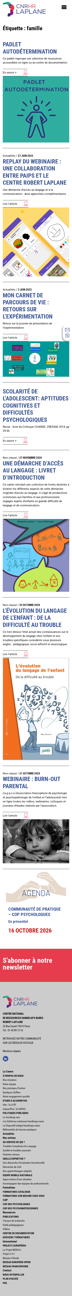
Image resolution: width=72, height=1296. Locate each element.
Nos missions (9, 1079)
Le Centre (8, 1071)
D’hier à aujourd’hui (15, 1100)
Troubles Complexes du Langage (19, 1146)
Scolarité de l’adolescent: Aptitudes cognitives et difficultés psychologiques (35, 405)
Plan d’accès (10, 1278)
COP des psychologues (16, 1204)
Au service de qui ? (14, 1142)
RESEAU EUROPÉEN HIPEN (17, 1262)
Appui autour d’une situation (17, 1179)
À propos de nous (13, 1075)
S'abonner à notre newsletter (27, 963)
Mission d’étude (11, 1258)
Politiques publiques (15, 1113)
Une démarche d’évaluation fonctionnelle (24, 1162)
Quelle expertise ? (14, 1158)
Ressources (9, 1212)
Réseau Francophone (15, 1266)
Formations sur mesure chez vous (23, 1195)
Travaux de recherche (14, 1220)
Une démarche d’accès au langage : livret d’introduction (33, 470)
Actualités (9, 155)
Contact (7, 1270)
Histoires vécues (11, 1154)
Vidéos (6, 1229)
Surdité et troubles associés (17, 1150)
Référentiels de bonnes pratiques (19, 1129)
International (10, 1241)
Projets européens (14, 1245)
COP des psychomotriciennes (20, 1208)
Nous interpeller (13, 1274)
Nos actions (9, 1138)
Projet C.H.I (9, 1253)
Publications (11, 1216)
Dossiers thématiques (16, 1237)
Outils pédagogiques (13, 1224)
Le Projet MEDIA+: (12, 1249)
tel (67, 335)
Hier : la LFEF (9, 1104)
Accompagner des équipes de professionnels (26, 1183)
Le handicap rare (11, 1117)
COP (5, 1200)
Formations (9, 1187)
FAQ (5, 1282)
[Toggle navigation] (64, 7)
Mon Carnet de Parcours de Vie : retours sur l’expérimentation (28, 306)
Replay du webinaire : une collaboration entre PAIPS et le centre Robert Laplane (34, 172)
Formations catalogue (16, 1191)
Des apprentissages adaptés (17, 1171)
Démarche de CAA (12, 1166)
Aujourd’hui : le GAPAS (14, 1108)
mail (67, 329)
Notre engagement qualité (16, 1096)
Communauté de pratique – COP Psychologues (34, 912)
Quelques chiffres (11, 1092)
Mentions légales (12, 1051)
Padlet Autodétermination (30, 48)
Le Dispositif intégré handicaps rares (21, 1125)
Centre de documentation (18, 1233)
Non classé (10, 457)
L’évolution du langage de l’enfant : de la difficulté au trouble (35, 617)
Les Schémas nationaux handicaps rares (23, 1121)
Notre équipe (9, 1084)
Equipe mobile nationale (17, 1175)
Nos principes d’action (14, 1088)
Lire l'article (10, 203)
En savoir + (10, 72)
